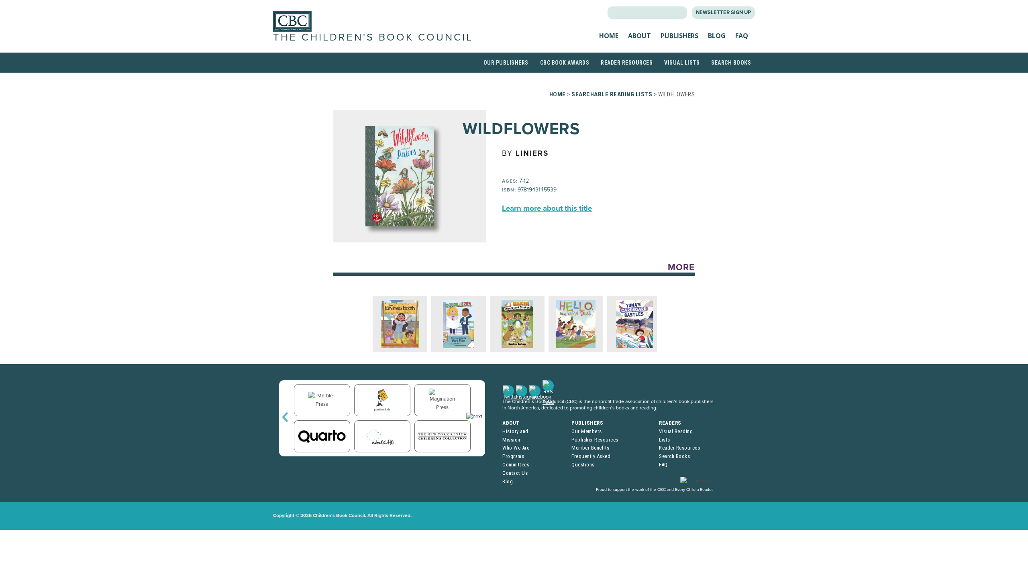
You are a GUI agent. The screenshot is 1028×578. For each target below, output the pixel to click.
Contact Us (515, 473)
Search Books (731, 62)
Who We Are (515, 448)
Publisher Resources (594, 440)
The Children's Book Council (373, 37)
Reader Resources (627, 62)
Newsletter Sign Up (723, 12)
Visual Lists (682, 62)
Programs (513, 456)
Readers (670, 423)
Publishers (679, 35)
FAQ (741, 35)
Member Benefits (590, 448)
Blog (717, 35)
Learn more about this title (547, 208)
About (639, 35)
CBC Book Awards (564, 62)
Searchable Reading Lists (611, 94)
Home (608, 35)
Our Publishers (505, 62)
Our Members (586, 431)
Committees (515, 465)
